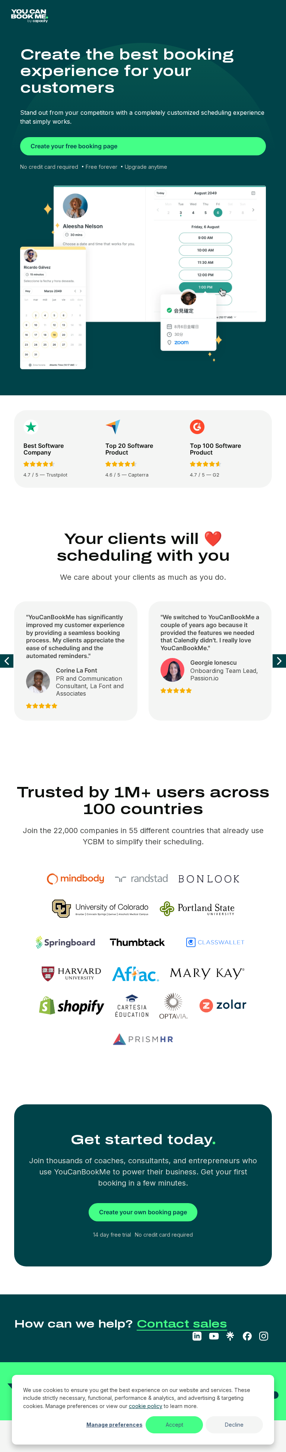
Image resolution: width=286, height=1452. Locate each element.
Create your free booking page (74, 146)
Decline (234, 1424)
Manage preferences (114, 1424)
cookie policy (145, 1406)
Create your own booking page (143, 1212)
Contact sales (182, 1324)
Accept (174, 1424)
